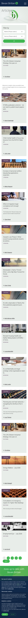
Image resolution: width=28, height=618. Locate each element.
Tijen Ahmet (7, 219)
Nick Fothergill (8, 483)
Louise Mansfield (9, 351)
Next (6, 561)
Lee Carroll (7, 549)
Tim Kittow (7, 76)
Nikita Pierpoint (8, 186)
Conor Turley (8, 285)
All (14, 41)
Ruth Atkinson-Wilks (10, 318)
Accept (5, 614)
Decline (12, 614)
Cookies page (11, 588)
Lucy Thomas (8, 417)
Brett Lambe (8, 384)
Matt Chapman (8, 252)
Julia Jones (7, 153)
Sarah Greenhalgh (9, 120)
